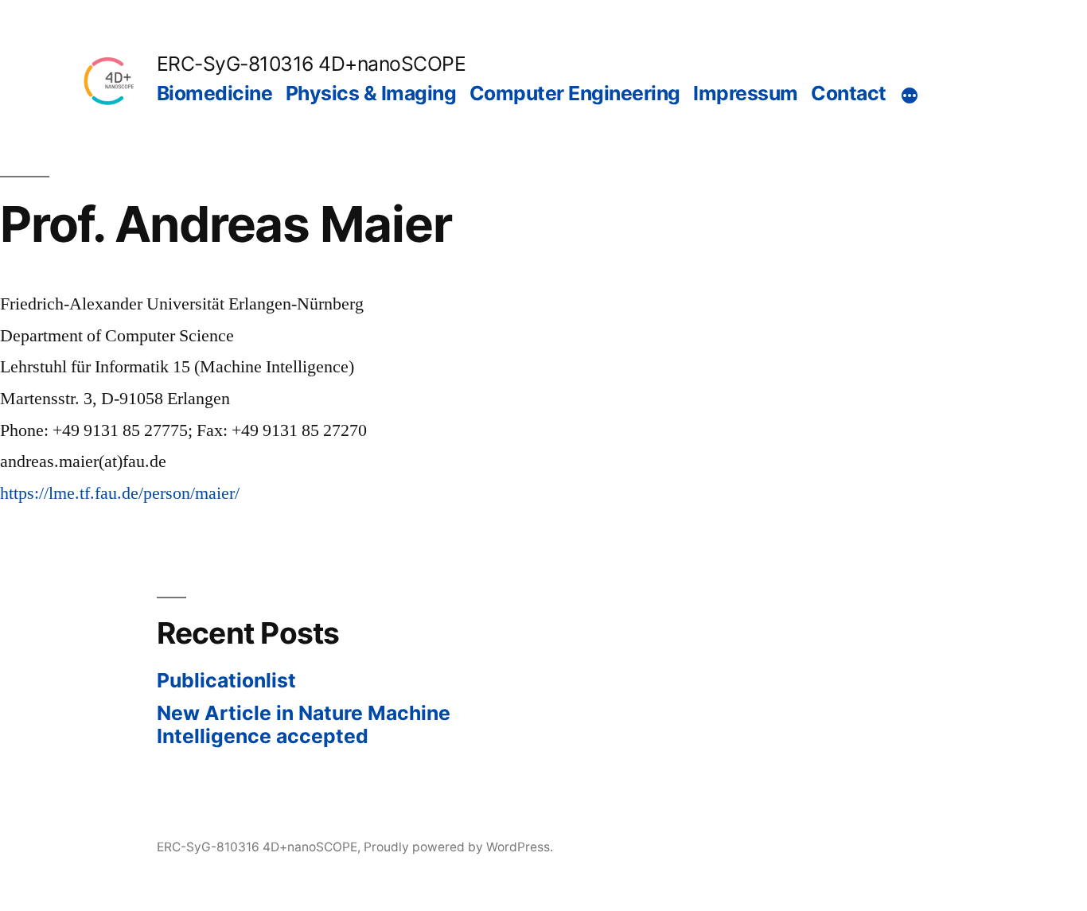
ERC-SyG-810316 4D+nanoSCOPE (311, 64)
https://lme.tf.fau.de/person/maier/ (120, 493)
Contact (848, 93)
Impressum (745, 93)
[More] (909, 96)
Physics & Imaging (371, 93)
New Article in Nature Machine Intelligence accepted (303, 725)
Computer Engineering (574, 93)
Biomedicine (215, 93)
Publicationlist (226, 680)
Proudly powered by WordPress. (458, 847)
